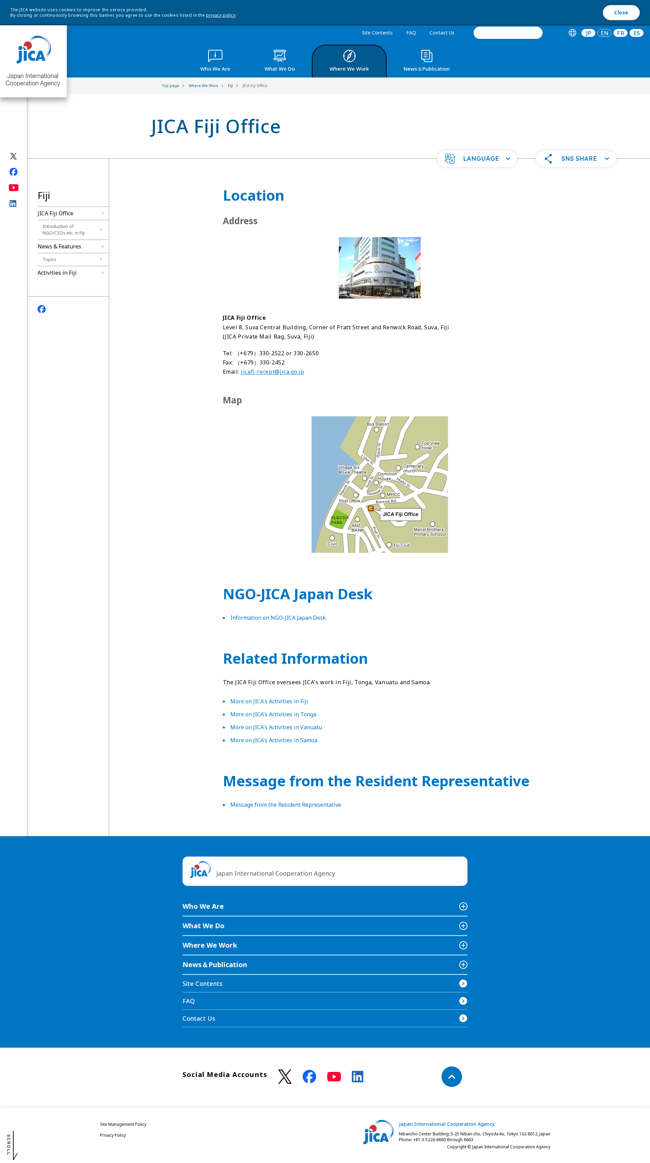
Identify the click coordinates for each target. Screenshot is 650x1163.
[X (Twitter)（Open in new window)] (14, 156)
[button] (477, 158)
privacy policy (220, 15)
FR (620, 33)
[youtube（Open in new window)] (14, 187)
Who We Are (203, 906)
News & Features (59, 246)
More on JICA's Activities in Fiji (269, 701)
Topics (49, 259)
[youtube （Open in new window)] (334, 1077)
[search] (508, 33)
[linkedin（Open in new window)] (14, 204)
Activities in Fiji (57, 272)
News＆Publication (215, 964)
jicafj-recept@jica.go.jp (272, 371)
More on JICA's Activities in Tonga (273, 714)
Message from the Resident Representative (285, 804)
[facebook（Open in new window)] (14, 172)
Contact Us (442, 32)
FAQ (411, 32)
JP (588, 33)
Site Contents (377, 32)
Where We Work (210, 945)
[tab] (572, 33)
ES (636, 33)
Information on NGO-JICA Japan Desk (278, 617)
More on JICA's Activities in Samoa (273, 740)
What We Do (204, 925)
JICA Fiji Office (55, 213)
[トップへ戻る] (452, 1076)
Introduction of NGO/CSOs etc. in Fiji (64, 229)
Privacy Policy (113, 1135)
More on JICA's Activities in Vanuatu (276, 727)
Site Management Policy (123, 1124)
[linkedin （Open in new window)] (358, 1076)
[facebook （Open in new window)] (309, 1076)
